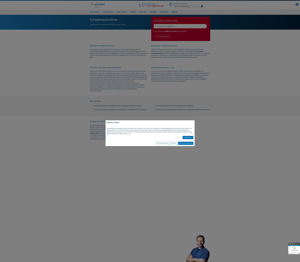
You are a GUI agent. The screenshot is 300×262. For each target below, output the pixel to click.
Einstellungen (187, 137)
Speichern (173, 143)
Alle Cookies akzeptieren (185, 143)
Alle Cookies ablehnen (163, 143)
